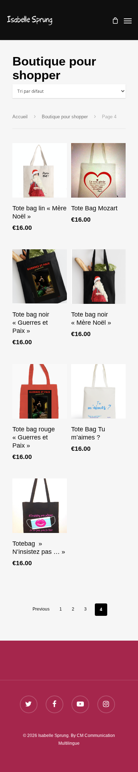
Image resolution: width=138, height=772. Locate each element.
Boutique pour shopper (65, 116)
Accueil (20, 116)
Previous (41, 609)
